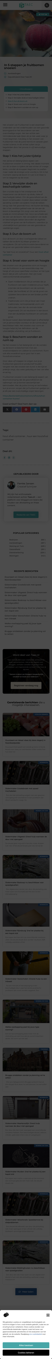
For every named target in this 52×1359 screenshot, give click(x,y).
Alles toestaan (26, 1345)
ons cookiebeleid (35, 1334)
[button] (48, 1315)
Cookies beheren (26, 1352)
